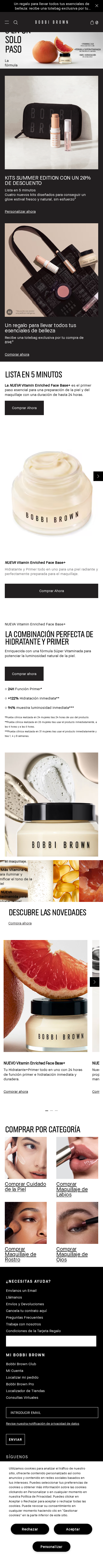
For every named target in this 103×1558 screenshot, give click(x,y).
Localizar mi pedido (22, 1377)
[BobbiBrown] (51, 22)
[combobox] (51, 1341)
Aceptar (73, 1529)
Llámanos (14, 1297)
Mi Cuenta (14, 1370)
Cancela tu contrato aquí (26, 1310)
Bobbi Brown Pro (20, 1384)
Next (94, 982)
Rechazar (30, 1529)
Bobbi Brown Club (21, 1364)
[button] (7, 22)
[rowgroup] (51, 215)
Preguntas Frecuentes (24, 1317)
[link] (94, 22)
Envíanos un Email (21, 1290)
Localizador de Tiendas (25, 1391)
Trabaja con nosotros (23, 1324)
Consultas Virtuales (22, 1397)
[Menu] (7, 22)
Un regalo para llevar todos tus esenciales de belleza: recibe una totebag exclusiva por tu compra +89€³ (51, 8)
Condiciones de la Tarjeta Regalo (33, 1331)
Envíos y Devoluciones (25, 1304)
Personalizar (51, 1547)
